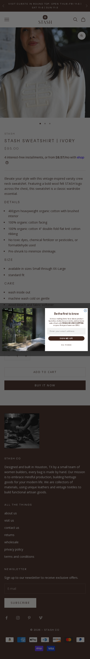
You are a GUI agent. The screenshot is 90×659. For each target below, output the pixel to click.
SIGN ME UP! (66, 338)
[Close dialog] (85, 310)
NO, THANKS (66, 345)
